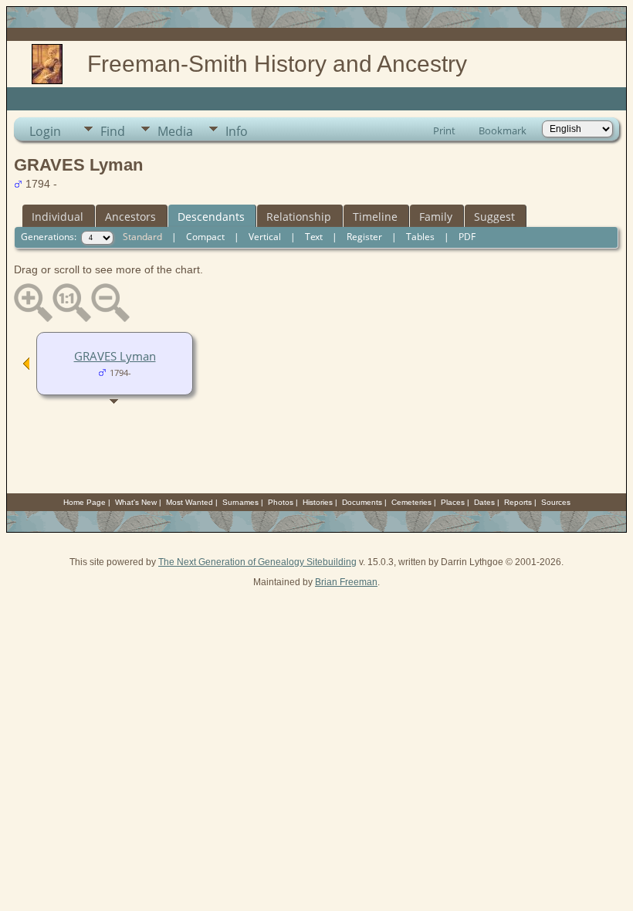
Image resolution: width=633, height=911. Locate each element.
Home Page (84, 502)
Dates (484, 502)
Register (364, 236)
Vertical (265, 236)
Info (236, 131)
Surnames (240, 502)
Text (314, 236)
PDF (467, 236)
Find (112, 131)
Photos (280, 502)
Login (45, 131)
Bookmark (502, 130)
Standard (142, 236)
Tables (420, 236)
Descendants (211, 216)
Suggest (494, 216)
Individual (57, 216)
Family (435, 216)
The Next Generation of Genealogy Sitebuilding (257, 562)
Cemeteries (411, 502)
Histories (318, 502)
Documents (362, 502)
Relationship (298, 216)
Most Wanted (189, 502)
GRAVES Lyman (115, 356)
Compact (205, 236)
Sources (555, 502)
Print (444, 130)
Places (453, 502)
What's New (136, 502)
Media (175, 131)
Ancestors (130, 216)
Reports (518, 502)
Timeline (375, 216)
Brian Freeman (346, 582)
